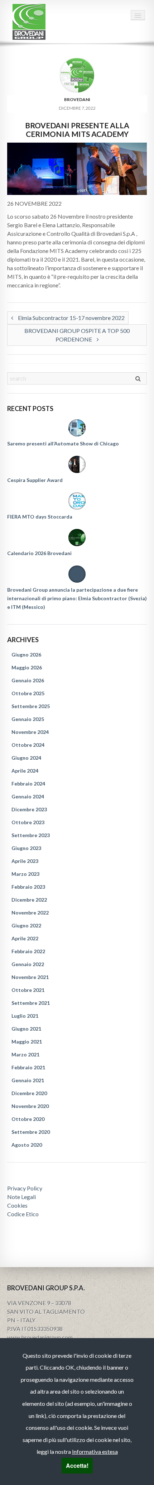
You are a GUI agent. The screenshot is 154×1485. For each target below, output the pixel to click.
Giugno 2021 (26, 1029)
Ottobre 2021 (27, 990)
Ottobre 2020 (27, 1119)
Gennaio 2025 (27, 719)
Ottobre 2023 (27, 822)
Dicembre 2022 (29, 900)
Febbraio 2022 (28, 951)
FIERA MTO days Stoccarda (39, 517)
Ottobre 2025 (27, 693)
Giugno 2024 (26, 758)
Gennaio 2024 (27, 796)
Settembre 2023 (30, 835)
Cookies (17, 1205)
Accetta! (77, 1465)
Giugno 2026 (26, 654)
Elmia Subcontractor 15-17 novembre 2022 (71, 317)
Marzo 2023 (25, 874)
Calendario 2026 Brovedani (39, 553)
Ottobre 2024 (27, 745)
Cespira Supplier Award (35, 480)
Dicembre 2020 (29, 1093)
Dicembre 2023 (29, 809)
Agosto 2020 (26, 1145)
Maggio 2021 (26, 1041)
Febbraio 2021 (28, 1067)
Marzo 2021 (25, 1054)
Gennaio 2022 (27, 964)
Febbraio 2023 (28, 887)
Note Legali (21, 1196)
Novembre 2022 (30, 912)
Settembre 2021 (30, 1003)
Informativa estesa (95, 1451)
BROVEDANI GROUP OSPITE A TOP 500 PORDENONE (77, 335)
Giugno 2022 (26, 925)
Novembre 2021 (30, 977)
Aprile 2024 (24, 771)
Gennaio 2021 (27, 1080)
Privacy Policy (24, 1188)
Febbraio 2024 (28, 783)
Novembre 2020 (30, 1106)
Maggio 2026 (26, 667)
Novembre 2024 (30, 732)
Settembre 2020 (30, 1132)
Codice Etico (23, 1214)
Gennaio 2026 (27, 680)
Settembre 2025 (30, 706)
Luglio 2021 (24, 1016)
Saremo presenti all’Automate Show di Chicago (63, 443)
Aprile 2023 (24, 861)
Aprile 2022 (24, 938)
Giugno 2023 (26, 848)
